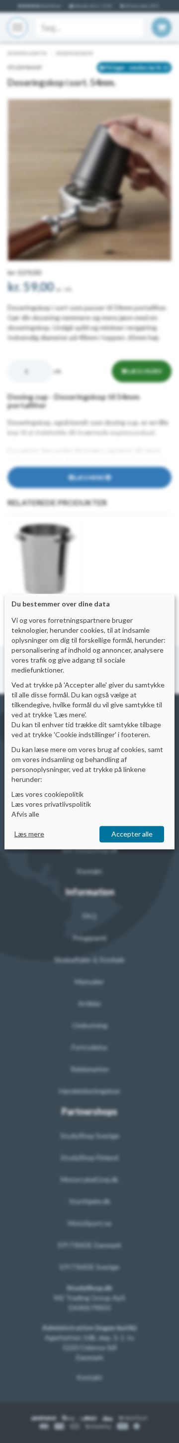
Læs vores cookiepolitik (47, 794)
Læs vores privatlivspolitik (51, 804)
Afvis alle (25, 814)
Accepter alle (132, 834)
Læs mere (29, 834)
